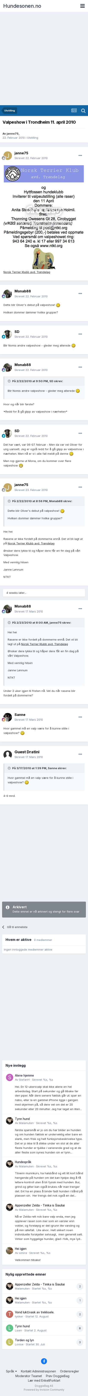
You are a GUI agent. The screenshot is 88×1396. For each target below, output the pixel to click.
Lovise (19, 1344)
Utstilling (32, 137)
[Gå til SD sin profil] (7, 334)
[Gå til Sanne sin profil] (7, 717)
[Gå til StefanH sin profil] (9, 1077)
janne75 (13, 133)
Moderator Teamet (28, 1376)
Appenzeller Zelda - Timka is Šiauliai (40, 1205)
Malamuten (26, 1123)
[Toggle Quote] (10, 381)
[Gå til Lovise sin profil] (9, 1342)
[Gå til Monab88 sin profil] (7, 294)
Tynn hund (22, 1119)
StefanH (24, 1079)
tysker (19, 1316)
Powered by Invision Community (44, 1389)
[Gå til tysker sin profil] (9, 1314)
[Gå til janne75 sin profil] (7, 155)
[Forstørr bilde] (44, 217)
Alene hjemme (24, 1075)
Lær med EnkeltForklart (44, 1380)
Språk (10, 1371)
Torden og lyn (24, 1340)
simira (23, 1253)
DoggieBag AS (44, 1385)
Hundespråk (23, 1162)
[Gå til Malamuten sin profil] (9, 1120)
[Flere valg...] (80, 155)
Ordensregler (69, 1371)
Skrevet (31, 158)
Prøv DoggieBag (57, 1376)
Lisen (18, 1330)
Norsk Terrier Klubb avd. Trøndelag (26, 272)
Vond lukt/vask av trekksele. (34, 1312)
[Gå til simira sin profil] (9, 1250)
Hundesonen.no (22, 6)
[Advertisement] (44, 59)
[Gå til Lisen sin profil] (9, 1328)
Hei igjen (20, 1248)
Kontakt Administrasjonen (38, 1371)
